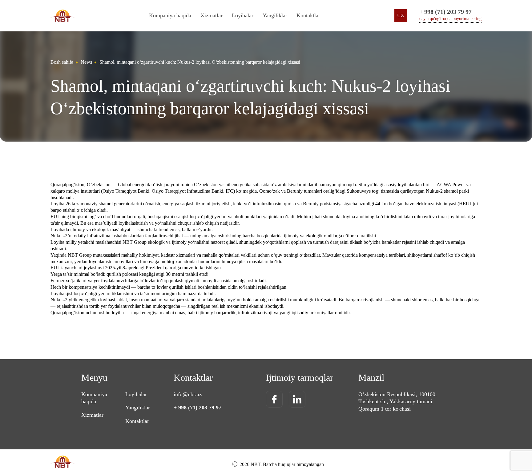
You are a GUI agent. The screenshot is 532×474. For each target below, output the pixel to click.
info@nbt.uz (188, 394)
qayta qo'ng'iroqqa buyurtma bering (450, 18)
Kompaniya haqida (170, 15)
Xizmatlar (92, 415)
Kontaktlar (308, 15)
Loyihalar (242, 15)
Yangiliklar (275, 15)
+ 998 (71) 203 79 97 (445, 11)
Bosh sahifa (61, 62)
